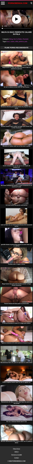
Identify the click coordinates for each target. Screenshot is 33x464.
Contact (16, 457)
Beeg (11, 39)
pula (25, 41)
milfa (16, 41)
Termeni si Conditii (16, 454)
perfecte (21, 41)
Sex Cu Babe (17, 39)
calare (12, 41)
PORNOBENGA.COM (17, 3)
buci (8, 41)
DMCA (16, 451)
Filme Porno (16, 449)
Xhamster (26, 39)
